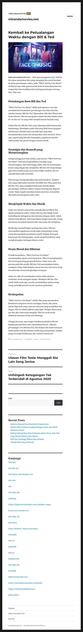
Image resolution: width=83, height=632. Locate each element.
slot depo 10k (14, 492)
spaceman (12, 522)
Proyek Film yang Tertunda (22, 442)
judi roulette (13, 595)
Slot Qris (12, 462)
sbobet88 (12, 547)
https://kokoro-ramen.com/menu (23, 529)
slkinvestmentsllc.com (18, 577)
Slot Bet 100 (13, 468)
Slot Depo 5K (13, 516)
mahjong (12, 498)
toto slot (12, 480)
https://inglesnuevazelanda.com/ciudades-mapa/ (29, 504)
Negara (11, 608)
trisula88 (12, 571)
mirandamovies (16, 339)
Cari (10, 398)
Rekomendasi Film (16, 614)
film (53, 77)
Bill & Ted (43, 339)
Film (48, 339)
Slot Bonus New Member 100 (20, 474)
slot (10, 486)
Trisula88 (12, 535)
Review (11, 619)
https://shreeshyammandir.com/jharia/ (25, 583)
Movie (36, 339)
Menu (70, 16)
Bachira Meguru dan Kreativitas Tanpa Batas (29, 424)
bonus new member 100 (18, 510)
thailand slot (13, 559)
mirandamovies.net (23, 19)
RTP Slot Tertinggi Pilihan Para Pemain (27, 439)
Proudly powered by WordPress (34, 626)
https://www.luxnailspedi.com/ (21, 589)
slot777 (11, 541)
